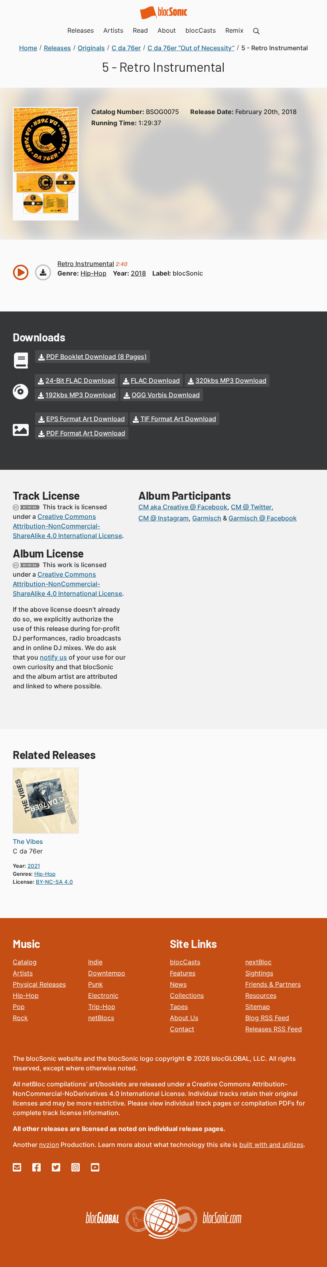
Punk (95, 984)
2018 (138, 273)
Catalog (25, 962)
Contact (182, 1029)
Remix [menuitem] (234, 30)
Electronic (103, 995)
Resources (260, 995)
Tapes (179, 1007)
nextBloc (258, 962)
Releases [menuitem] (80, 30)
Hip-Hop (26, 995)
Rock (20, 1018)
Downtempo (106, 973)
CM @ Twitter (251, 507)
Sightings (259, 973)
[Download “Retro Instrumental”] (43, 272)
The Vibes (28, 841)
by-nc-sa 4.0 (54, 882)
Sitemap (257, 1007)
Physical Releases (39, 984)
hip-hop (93, 273)
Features (182, 973)
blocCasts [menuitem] (200, 30)
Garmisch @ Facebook (263, 518)
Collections (187, 995)
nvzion (49, 1145)
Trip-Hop (101, 1007)
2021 (34, 866)
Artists (23, 973)
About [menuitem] (167, 30)
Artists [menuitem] (113, 30)
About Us (184, 1018)
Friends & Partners (273, 984)
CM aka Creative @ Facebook (182, 507)
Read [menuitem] (140, 30)
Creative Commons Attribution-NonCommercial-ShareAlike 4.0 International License (67, 526)
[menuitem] (256, 30)
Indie (95, 962)
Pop (19, 1007)
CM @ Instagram (163, 518)
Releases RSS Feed (273, 1029)
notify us (53, 657)
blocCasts (185, 962)
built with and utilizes (271, 1145)
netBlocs (101, 1018)
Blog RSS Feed (267, 1018)
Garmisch (206, 518)
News (178, 984)
